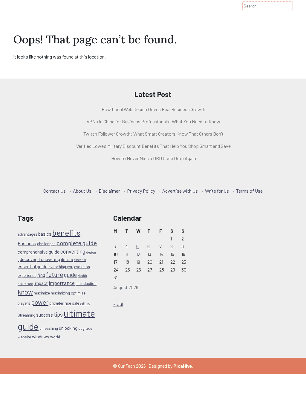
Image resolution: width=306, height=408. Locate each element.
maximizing (60, 293)
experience (27, 275)
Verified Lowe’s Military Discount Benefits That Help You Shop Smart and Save (153, 146)
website (24, 337)
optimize (78, 293)
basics (44, 234)
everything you (60, 266)
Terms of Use (249, 191)
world (55, 337)
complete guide (76, 242)
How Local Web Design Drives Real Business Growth (153, 109)
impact (41, 283)
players (24, 303)
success (44, 314)
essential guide (33, 266)
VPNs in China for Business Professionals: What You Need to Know (153, 121)
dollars (67, 259)
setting (85, 303)
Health (82, 275)
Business (27, 243)
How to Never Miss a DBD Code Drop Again (153, 158)
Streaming (26, 315)
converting (72, 251)
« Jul (118, 304)
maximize (42, 293)
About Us (82, 191)
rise (68, 303)
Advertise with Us (180, 191)
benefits (66, 232)
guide (70, 274)
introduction (86, 283)
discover (28, 259)
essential (80, 260)
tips (58, 314)
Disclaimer (109, 191)
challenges (46, 243)
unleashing (48, 328)
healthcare (25, 284)
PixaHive (182, 366)
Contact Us (54, 191)
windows (40, 336)
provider (56, 303)
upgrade (85, 328)
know (25, 292)
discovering (48, 259)
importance (62, 283)
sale (75, 303)
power (39, 302)
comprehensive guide (38, 251)
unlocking (68, 328)
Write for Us (217, 191)
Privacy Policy (141, 191)
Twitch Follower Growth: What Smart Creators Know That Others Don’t (153, 133)
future (54, 274)
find (41, 275)
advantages (27, 234)
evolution (82, 266)
